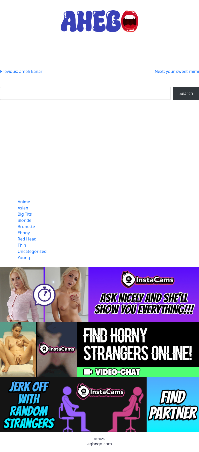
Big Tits (25, 214)
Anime (24, 202)
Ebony (24, 233)
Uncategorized (32, 251)
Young (24, 257)
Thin (22, 245)
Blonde (24, 220)
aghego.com (99, 444)
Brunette (26, 226)
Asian (23, 208)
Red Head (27, 239)
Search (6, 84)
